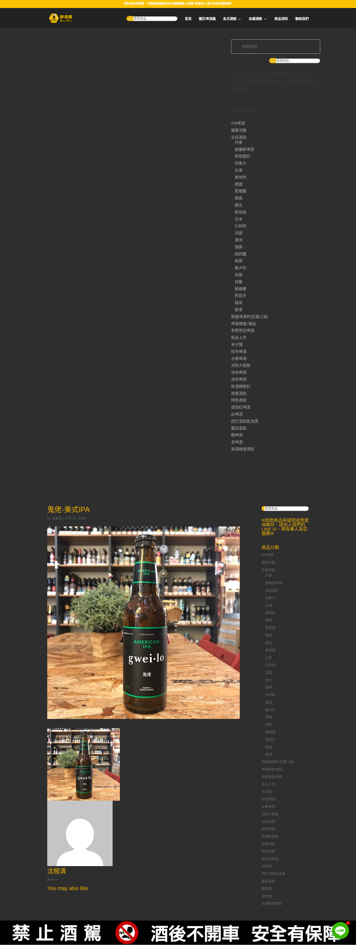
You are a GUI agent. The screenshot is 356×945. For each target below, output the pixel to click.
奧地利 (240, 177)
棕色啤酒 (239, 351)
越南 (238, 302)
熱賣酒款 (239, 393)
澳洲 (238, 240)
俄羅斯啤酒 (244, 149)
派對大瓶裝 (240, 365)
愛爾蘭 (240, 191)
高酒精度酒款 (242, 449)
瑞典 (238, 247)
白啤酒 (237, 414)
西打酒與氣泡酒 (244, 421)
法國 (238, 233)
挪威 (238, 198)
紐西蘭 (240, 254)
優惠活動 (239, 130)
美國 (238, 261)
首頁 (188, 19)
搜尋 (129, 18)
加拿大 (240, 163)
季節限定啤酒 (242, 330)
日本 (238, 219)
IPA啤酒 (238, 123)
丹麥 (238, 142)
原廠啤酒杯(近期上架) (249, 316)
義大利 (240, 268)
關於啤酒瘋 (207, 19)
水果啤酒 (239, 358)
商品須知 (281, 19)
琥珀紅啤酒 (240, 407)
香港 (238, 309)
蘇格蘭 (240, 289)
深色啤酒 (239, 379)
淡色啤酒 (239, 372)
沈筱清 (57, 518)
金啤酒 (237, 442)
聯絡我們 (302, 19)
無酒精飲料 (240, 386)
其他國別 (242, 156)
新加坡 (240, 212)
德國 (238, 184)
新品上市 (239, 337)
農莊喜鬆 (239, 428)
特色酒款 (239, 400)
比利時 (240, 226)
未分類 (237, 344)
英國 (238, 275)
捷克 (238, 205)
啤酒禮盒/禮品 (243, 323)
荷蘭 (238, 282)
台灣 (238, 170)
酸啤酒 (237, 435)
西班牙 (240, 295)
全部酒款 (239, 137)
